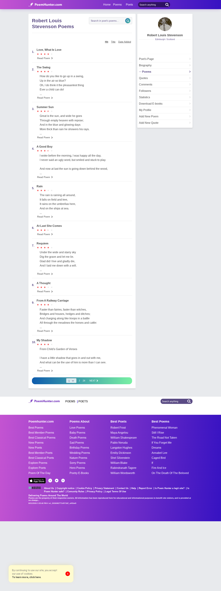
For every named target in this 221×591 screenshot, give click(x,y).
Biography (145, 65)
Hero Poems (77, 467)
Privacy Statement (104, 488)
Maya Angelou (119, 432)
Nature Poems (78, 457)
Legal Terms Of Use (115, 491)
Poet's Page (146, 59)
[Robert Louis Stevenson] (165, 24)
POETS (83, 401)
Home (107, 4)
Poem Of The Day (39, 473)
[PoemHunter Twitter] (57, 480)
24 (84, 380)
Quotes (143, 78)
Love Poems (77, 427)
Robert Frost (118, 427)
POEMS (70, 401)
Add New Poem (148, 116)
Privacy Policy (94, 491)
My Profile (145, 110)
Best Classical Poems (41, 437)
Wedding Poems (80, 452)
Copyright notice (65, 488)
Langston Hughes (121, 447)
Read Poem (43, 58)
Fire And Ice (159, 467)
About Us (49, 488)
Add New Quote (148, 123)
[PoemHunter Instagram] (63, 480)
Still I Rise (158, 432)
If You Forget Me (162, 442)
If (152, 462)
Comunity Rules (75, 491)
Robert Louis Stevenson (165, 35)
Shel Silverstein (120, 457)
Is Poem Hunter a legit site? (170, 488)
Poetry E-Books (79, 473)
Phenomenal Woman (164, 427)
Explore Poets (37, 467)
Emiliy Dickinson (120, 452)
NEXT (92, 380)
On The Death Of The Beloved (170, 473)
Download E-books (150, 103)
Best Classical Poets (41, 457)
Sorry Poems (77, 462)
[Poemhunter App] (37, 480)
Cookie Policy (84, 488)
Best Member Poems (41, 432)
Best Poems (35, 427)
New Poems (36, 442)
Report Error (145, 488)
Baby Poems (77, 432)
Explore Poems (37, 462)
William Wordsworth (122, 473)
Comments (145, 84)
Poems (146, 71)
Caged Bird (159, 457)
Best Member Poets (40, 452)
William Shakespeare (123, 437)
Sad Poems (77, 442)
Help (133, 488)
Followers (145, 91)
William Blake (118, 462)
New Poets (35, 447)
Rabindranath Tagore (123, 467)
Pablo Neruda (119, 442)
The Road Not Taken (164, 437)
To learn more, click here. (26, 577)
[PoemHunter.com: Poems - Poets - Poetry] (45, 5)
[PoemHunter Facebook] (50, 480)
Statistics (144, 97)
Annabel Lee (159, 452)
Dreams (156, 447)
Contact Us (122, 488)
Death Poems (78, 437)
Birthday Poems (79, 447)
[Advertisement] (52, 555)
